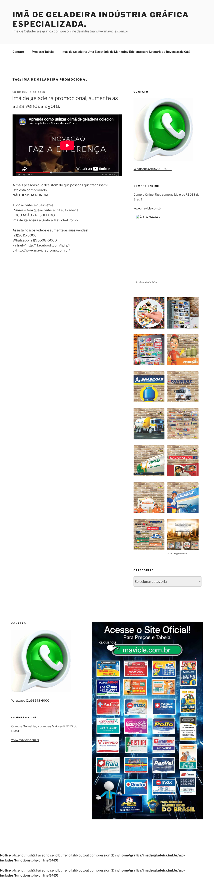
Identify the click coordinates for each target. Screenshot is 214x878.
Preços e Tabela (43, 51)
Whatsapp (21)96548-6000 (153, 169)
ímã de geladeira (25, 220)
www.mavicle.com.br (148, 208)
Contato (18, 51)
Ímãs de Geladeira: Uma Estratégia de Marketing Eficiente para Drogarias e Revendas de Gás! (126, 51)
